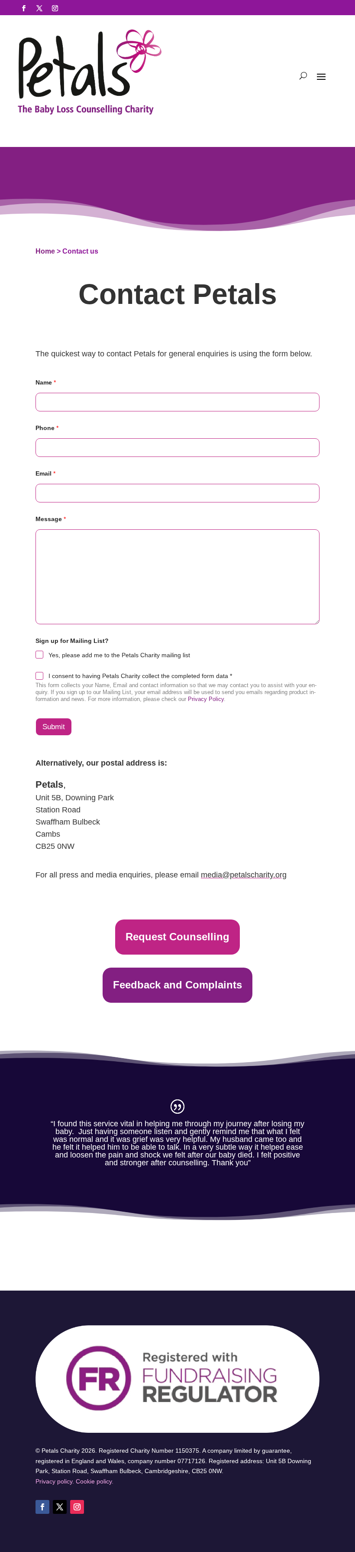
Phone (47, 427)
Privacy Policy (206, 699)
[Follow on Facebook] (24, 8)
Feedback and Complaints (177, 985)
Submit (53, 727)
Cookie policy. (94, 1481)
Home (45, 251)
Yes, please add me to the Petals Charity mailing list (119, 655)
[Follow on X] (39, 8)
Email (45, 473)
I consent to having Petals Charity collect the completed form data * (140, 675)
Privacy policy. (55, 1481)
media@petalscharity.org (244, 875)
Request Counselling (177, 936)
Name (46, 382)
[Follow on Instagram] (55, 8)
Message (51, 518)
